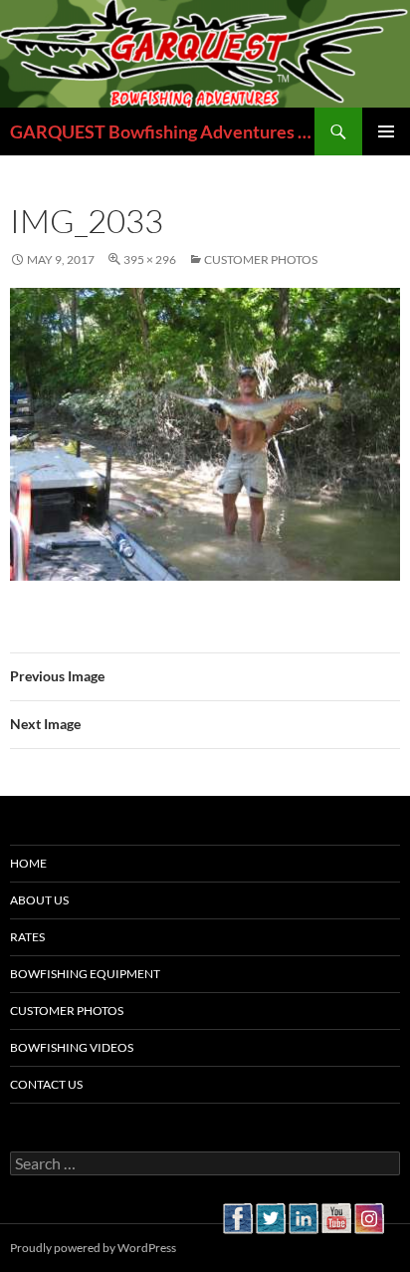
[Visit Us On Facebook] (237, 1215)
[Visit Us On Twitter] (270, 1215)
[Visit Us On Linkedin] (303, 1215)
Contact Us (46, 1084)
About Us (39, 899)
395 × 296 (149, 259)
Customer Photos (260, 259)
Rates (27, 936)
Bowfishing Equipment (85, 973)
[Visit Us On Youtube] (335, 1215)
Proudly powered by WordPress (93, 1247)
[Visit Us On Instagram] (368, 1215)
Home (28, 863)
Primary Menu (386, 131)
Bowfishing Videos (71, 1047)
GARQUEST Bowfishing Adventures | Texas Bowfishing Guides (162, 131)
